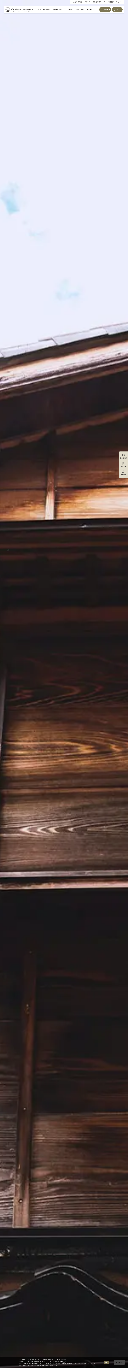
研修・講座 (80, 9)
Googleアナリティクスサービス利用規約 (55, 1363)
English (118, 2)
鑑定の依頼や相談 (44, 9)
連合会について (92, 9)
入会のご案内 (77, 2)
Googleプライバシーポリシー (77, 1363)
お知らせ (87, 2)
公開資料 (70, 9)
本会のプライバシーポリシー (30, 1365)
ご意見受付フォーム (99, 2)
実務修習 (111, 2)
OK (106, 1362)
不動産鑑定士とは (58, 9)
